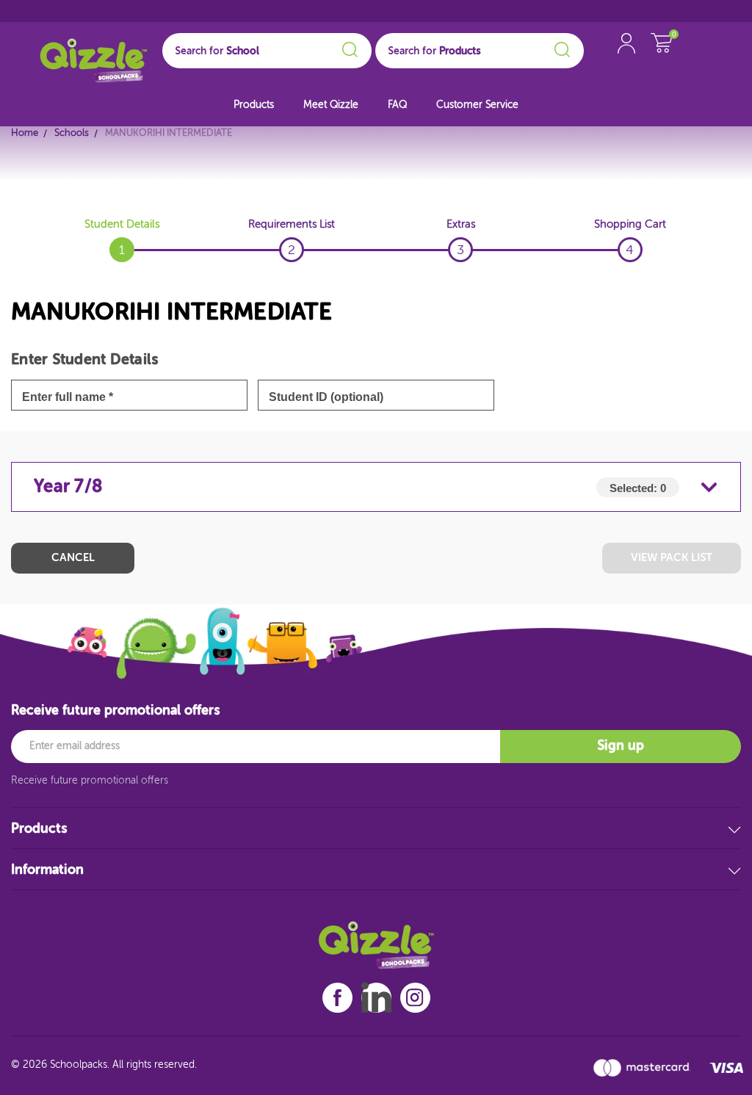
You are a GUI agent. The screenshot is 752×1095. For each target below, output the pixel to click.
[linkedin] (376, 997)
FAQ (397, 105)
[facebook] (337, 997)
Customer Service (477, 105)
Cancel (73, 557)
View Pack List (671, 557)
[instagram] (415, 998)
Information (47, 870)
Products (254, 105)
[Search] (348, 47)
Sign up (620, 746)
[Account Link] (626, 58)
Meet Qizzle (330, 105)
